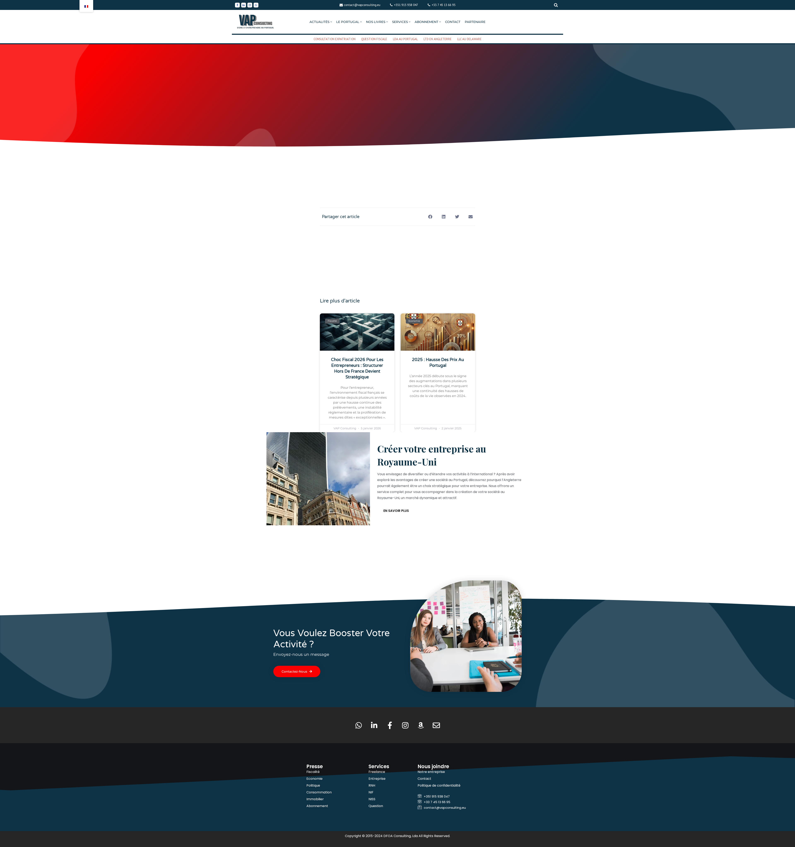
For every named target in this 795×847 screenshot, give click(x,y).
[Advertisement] (397, 164)
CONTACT (452, 22)
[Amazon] (420, 725)
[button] (331, 22)
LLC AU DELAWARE (469, 39)
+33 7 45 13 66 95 (443, 5)
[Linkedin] (243, 5)
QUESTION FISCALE (374, 39)
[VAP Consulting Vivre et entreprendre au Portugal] (255, 22)
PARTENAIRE (475, 22)
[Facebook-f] (389, 725)
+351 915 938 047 (406, 5)
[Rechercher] (556, 5)
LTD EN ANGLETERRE (438, 39)
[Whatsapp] (256, 5)
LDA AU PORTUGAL (405, 39)
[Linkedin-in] (374, 725)
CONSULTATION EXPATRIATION (334, 39)
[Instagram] (249, 5)
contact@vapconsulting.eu (362, 5)
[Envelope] (436, 725)
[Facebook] (237, 5)
